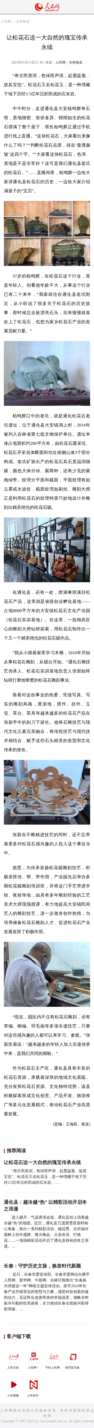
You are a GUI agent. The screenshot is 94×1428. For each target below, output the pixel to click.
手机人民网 (52, 1367)
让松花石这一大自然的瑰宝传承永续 (42, 1162)
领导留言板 (72, 1367)
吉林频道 (23, 21)
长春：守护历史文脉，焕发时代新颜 (42, 1265)
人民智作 (33, 1395)
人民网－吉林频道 (68, 62)
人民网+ (33, 1367)
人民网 (6, 21)
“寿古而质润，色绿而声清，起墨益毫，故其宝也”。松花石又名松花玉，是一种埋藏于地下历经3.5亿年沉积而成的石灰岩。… (45, 1176)
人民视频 (13, 1395)
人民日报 (13, 1367)
